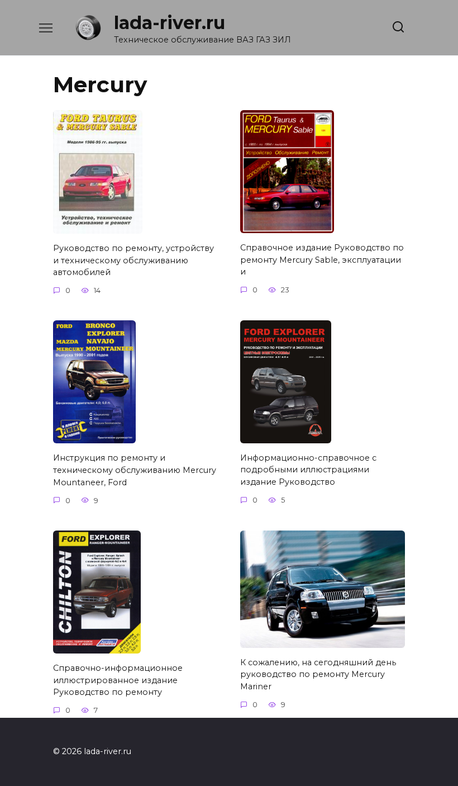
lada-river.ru (169, 23)
